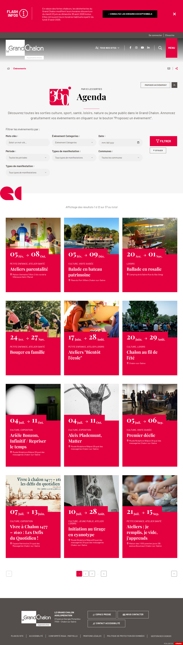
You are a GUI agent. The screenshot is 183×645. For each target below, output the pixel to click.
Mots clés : (12, 136)
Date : (102, 136)
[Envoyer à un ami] (169, 68)
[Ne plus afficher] (174, 14)
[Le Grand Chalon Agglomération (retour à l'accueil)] (25, 50)
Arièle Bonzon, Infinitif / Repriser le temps (28, 440)
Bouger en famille (27, 352)
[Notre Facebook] (130, 47)
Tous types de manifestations (69, 157)
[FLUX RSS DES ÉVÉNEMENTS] (174, 85)
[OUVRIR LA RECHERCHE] (160, 48)
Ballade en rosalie (144, 269)
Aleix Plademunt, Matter (85, 438)
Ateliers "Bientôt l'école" (84, 355)
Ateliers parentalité (29, 269)
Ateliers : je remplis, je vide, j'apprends (142, 532)
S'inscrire (169, 35)
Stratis (179, 643)
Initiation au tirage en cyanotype (86, 531)
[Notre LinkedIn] (148, 47)
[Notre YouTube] (142, 47)
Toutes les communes (112, 157)
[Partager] (176, 68)
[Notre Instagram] (136, 47)
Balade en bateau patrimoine (85, 272)
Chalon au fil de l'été (142, 355)
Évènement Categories (65, 142)
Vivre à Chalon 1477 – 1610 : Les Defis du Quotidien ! (29, 532)
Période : (11, 151)
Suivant (174, 574)
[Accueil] (8, 68)
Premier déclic (141, 435)
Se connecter (155, 35)
